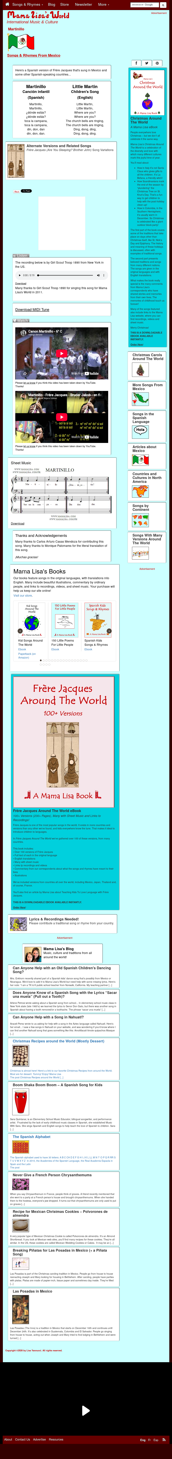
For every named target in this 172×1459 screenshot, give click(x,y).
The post (15, 1077)
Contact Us (22, 1439)
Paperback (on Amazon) (27, 655)
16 (83, 660)
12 (72, 660)
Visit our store (22, 595)
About (8, 1439)
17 (86, 660)
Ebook (22, 649)
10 (66, 660)
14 (78, 660)
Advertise (39, 1439)
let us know (29, 382)
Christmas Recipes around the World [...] (41, 1077)
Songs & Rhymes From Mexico (33, 55)
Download (20, 283)
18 (41, 664)
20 (46, 664)
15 (81, 660)
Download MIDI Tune (32, 309)
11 (69, 660)
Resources (56, 1439)
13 (75, 660)
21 (49, 664)
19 (44, 664)
